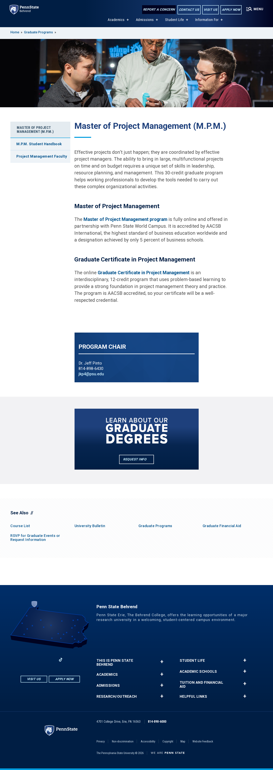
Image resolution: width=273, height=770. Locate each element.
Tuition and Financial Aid (201, 685)
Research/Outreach (117, 696)
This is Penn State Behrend (115, 663)
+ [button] (161, 661)
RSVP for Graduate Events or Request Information (35, 538)
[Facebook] (29, 659)
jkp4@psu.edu (91, 374)
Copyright (167, 741)
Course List (20, 526)
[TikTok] (61, 659)
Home (14, 32)
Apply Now (231, 10)
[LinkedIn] (50, 659)
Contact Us (189, 10)
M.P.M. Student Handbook (39, 144)
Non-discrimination (123, 741)
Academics (116, 20)
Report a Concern (159, 9)
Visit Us (210, 10)
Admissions (145, 20)
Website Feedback (202, 741)
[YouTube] (71, 659)
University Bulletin (90, 526)
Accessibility (148, 741)
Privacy (101, 741)
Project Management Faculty (41, 156)
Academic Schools (198, 672)
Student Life (174, 20)
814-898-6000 (157, 721)
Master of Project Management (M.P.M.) (35, 129)
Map (182, 741)
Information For (207, 20)
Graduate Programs (38, 32)
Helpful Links (193, 696)
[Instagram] (40, 659)
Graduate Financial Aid (222, 526)
